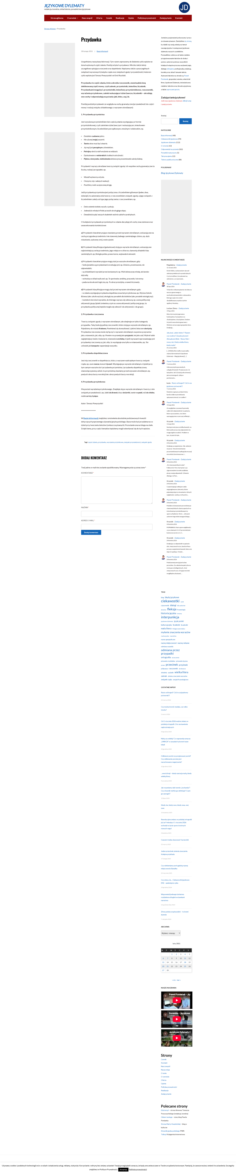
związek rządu (166, 679)
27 (163, 970)
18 (185, 962)
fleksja (171, 609)
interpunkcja (170, 617)
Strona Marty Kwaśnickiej (170, 1124)
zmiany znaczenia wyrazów (177, 676)
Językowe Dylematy (64, 5)
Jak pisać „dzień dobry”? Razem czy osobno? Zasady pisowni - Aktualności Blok (178, 336)
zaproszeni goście (173, 89)
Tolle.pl (164, 1134)
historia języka (168, 613)
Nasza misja (165, 1070)
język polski (179, 621)
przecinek (172, 664)
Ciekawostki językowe (169, 139)
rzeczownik (173, 669)
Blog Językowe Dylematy (172, 173)
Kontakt (179, 18)
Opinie (131, 18)
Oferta (99, 18)
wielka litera (181, 672)
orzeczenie (175, 658)
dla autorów (181, 605)
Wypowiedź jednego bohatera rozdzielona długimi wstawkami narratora (173, 897)
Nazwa (85, 507)
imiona (179, 613)
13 (163, 962)
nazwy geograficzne (168, 640)
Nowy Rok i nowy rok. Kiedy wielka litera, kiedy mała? (178, 342)
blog (162, 597)
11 (185, 958)
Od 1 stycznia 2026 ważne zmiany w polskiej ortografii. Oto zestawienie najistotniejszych (174, 724)
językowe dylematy (167, 621)
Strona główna (57, 18)
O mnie (164, 1073)
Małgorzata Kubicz (178, 629)
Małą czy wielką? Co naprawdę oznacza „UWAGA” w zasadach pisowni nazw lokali (175, 742)
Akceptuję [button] (123, 1170)
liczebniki (184, 625)
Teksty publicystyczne (169, 160)
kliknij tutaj (187, 101)
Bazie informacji (91, 418)
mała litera (166, 628)
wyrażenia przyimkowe (115, 442)
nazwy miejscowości (169, 643)
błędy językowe (172, 597)
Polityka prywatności (147, 18)
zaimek (164, 676)
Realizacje (120, 18)
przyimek (183, 664)
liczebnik (176, 625)
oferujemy (170, 69)
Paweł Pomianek (173, 284)
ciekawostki (170, 601)
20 (163, 966)
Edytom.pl (165, 1110)
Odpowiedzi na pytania (169, 149)
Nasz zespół (87, 18)
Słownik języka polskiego (170, 1131)
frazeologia (181, 610)
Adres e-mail (88, 520)
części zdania (92, 442)
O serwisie (71, 18)
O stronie (164, 146)
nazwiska (173, 636)
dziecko (163, 610)
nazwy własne (183, 643)
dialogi (173, 605)
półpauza (164, 669)
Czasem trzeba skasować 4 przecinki (175, 840)
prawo (163, 665)
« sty (174, 980)
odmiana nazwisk (167, 647)
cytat (182, 602)
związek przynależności (132, 442)
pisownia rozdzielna (168, 661)
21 (168, 966)
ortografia (166, 657)
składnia (164, 673)
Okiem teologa (166, 1117)
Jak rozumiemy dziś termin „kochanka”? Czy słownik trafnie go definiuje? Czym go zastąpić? (175, 791)
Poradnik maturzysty (169, 153)
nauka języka (165, 636)
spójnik (171, 672)
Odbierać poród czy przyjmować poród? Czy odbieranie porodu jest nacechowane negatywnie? (176, 759)
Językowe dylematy (168, 142)
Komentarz (87, 473)
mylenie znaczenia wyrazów (175, 632)
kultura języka (166, 625)
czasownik (165, 605)
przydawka (102, 442)
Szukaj (163, 116)
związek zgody (146, 442)
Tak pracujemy (166, 156)
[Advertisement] (59, 80)
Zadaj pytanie (166, 18)
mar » (179, 980)
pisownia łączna (182, 661)
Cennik (109, 18)
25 (185, 966)
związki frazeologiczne (180, 680)
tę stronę (188, 41)
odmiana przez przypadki (170, 651)
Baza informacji (102, 51)
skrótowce (182, 669)
